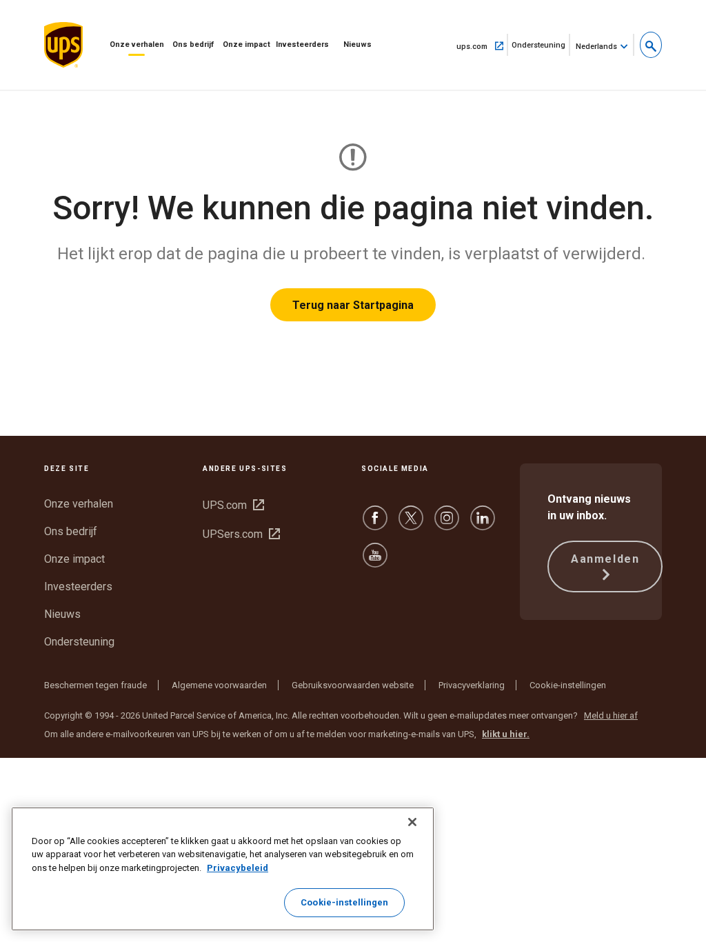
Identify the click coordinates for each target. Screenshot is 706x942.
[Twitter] (411, 524)
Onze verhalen (137, 44)
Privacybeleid (237, 868)
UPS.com (233, 505)
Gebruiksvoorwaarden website (353, 685)
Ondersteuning (541, 48)
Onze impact (246, 44)
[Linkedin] (482, 524)
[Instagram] (447, 524)
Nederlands (596, 46)
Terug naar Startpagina (353, 305)
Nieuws (357, 44)
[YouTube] (375, 561)
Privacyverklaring (471, 685)
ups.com (482, 45)
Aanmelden (605, 558)
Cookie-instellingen (568, 685)
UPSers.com (241, 534)
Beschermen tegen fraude (95, 685)
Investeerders (302, 44)
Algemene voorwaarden (219, 685)
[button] (651, 45)
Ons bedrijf (193, 44)
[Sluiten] (412, 822)
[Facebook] (375, 524)
